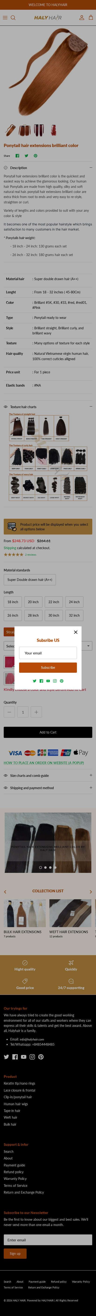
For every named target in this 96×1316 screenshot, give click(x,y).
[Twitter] (34, 681)
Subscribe (48, 667)
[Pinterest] (61, 681)
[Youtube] (48, 681)
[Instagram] (55, 681)
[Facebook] (41, 681)
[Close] (76, 632)
